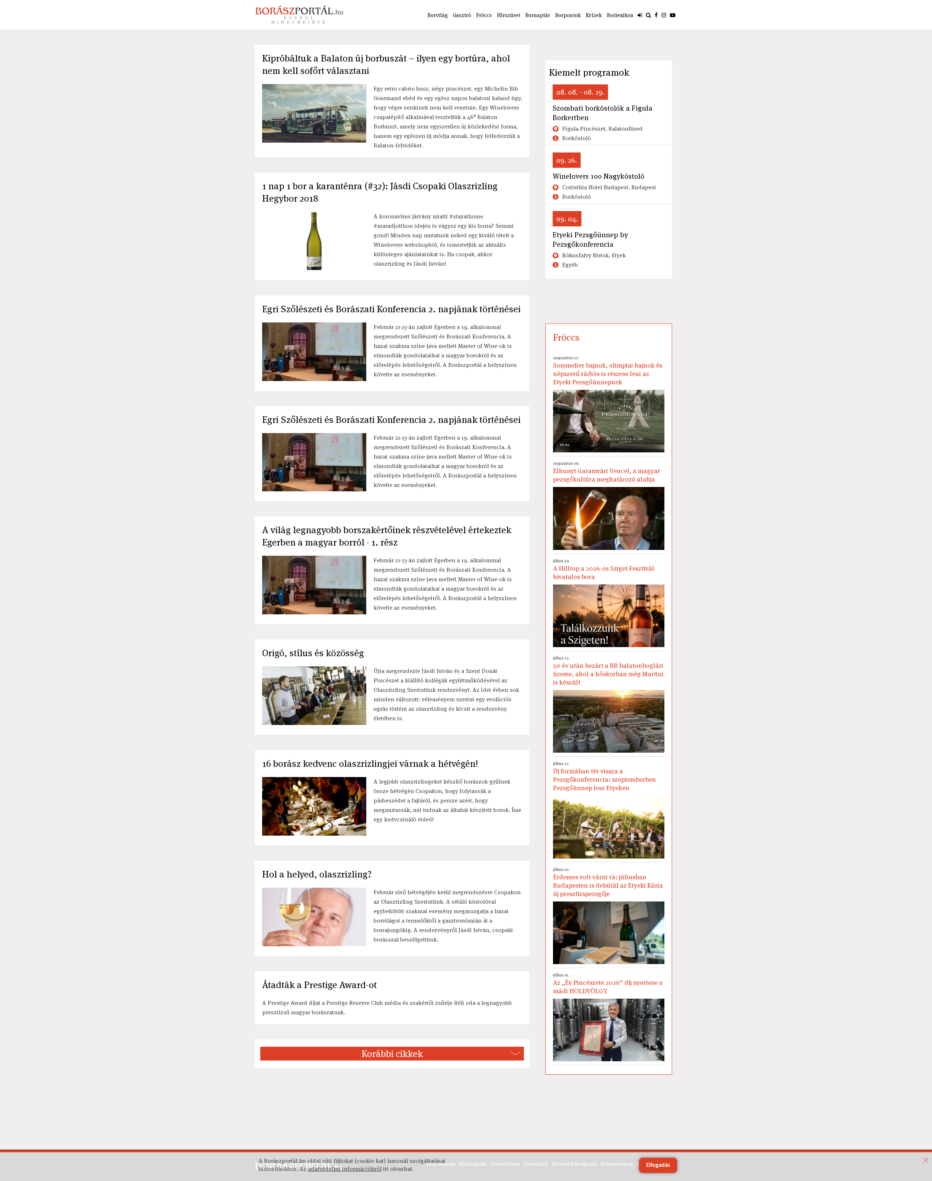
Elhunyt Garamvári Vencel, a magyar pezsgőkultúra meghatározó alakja (606, 471)
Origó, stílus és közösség (313, 653)
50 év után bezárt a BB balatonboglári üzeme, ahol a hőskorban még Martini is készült (608, 670)
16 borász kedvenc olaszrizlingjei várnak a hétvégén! (370, 763)
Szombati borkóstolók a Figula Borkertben (602, 112)
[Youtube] (672, 15)
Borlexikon (620, 15)
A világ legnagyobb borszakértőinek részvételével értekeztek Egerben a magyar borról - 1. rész (386, 536)
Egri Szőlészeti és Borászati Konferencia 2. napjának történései (391, 309)
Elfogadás (658, 1165)
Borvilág (437, 15)
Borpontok (568, 15)
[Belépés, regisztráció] (640, 15)
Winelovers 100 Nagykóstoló (598, 176)
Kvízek (594, 15)
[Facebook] (656, 15)
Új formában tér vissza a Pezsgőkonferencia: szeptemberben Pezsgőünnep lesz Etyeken (604, 776)
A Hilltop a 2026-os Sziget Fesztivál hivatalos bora (603, 569)
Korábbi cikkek (392, 1053)
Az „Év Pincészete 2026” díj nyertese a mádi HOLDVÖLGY (608, 983)
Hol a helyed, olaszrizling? (317, 874)
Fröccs (484, 15)
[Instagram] (664, 15)
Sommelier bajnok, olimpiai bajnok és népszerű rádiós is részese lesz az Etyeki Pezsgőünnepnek (607, 370)
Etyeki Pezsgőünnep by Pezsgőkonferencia (590, 239)
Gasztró (462, 15)
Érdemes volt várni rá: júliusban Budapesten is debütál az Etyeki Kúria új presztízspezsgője (608, 882)
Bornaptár (537, 15)
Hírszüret (508, 15)
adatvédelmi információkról (345, 1169)
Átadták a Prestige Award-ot (319, 985)
